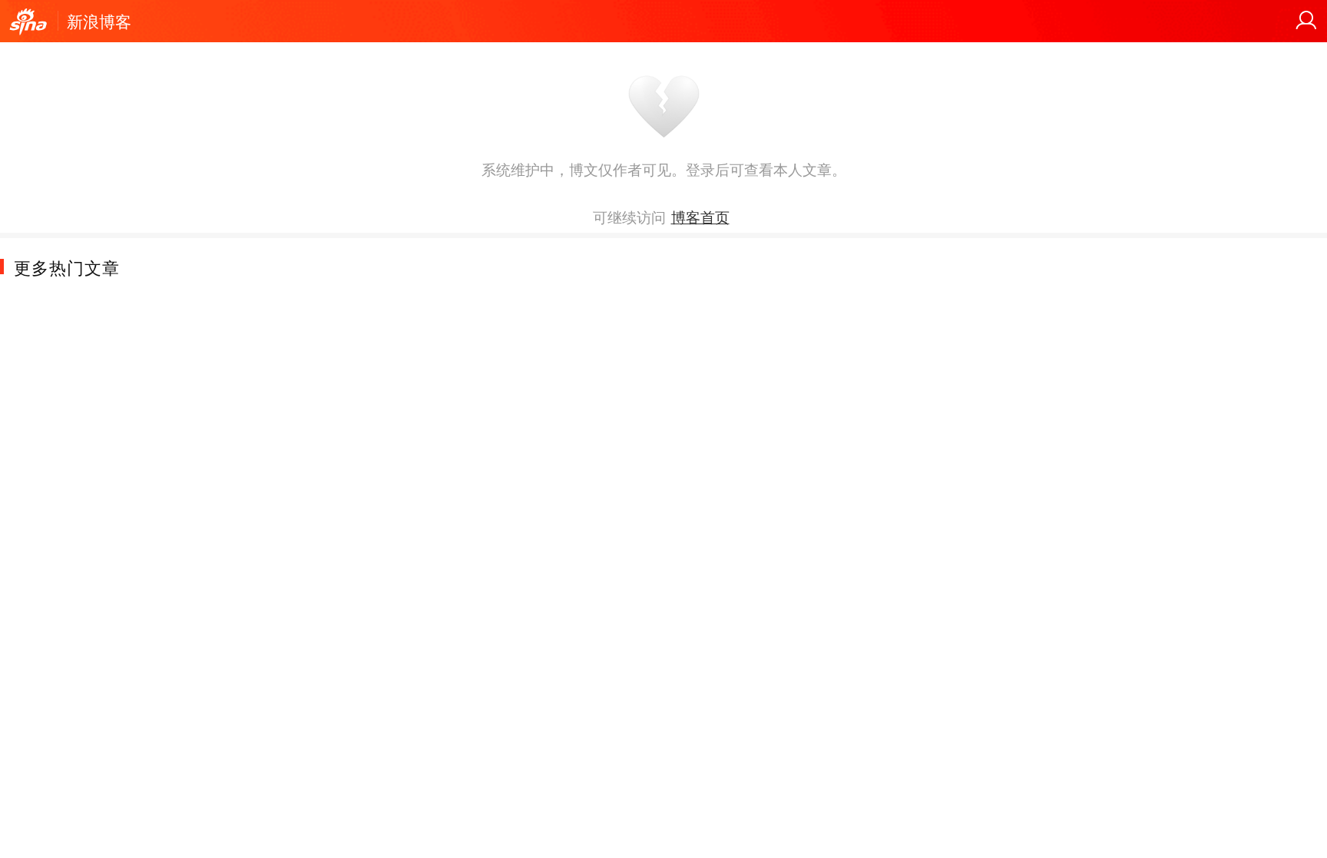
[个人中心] (1306, 20)
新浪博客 (99, 20)
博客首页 (700, 217)
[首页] (28, 22)
